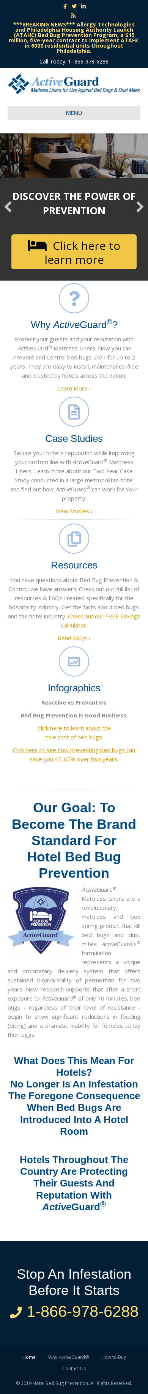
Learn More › (74, 388)
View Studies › (74, 511)
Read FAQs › (74, 638)
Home (29, 1357)
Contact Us (74, 1368)
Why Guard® (68, 1357)
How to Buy (113, 1357)
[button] (74, 251)
